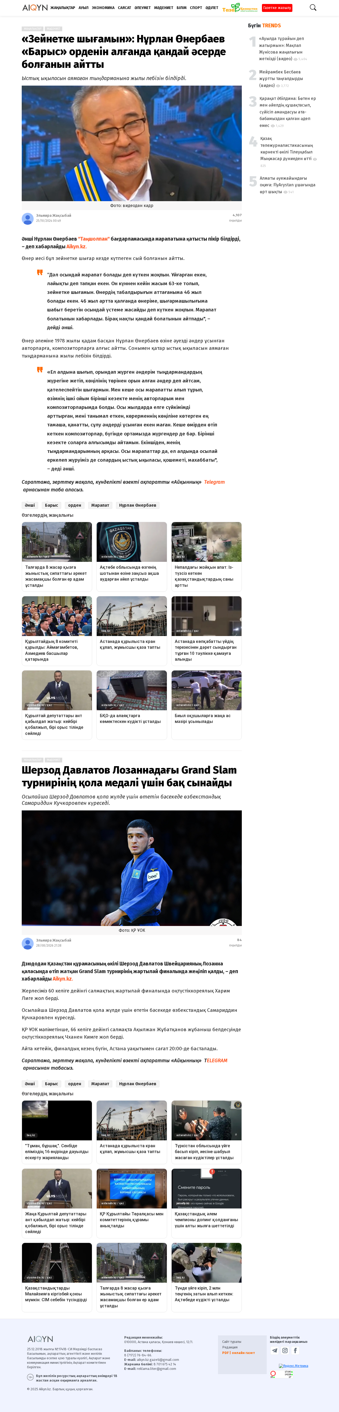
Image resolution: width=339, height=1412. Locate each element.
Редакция (230, 1347)
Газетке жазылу (277, 8)
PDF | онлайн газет (238, 1353)
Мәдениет (53, 28)
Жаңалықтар (32, 28)
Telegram (214, 482)
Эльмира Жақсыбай (53, 215)
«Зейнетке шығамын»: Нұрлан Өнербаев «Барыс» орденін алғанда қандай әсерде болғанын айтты (124, 52)
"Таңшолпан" (94, 239)
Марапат (100, 505)
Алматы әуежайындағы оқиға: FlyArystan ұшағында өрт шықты (287, 185)
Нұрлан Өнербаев (137, 505)
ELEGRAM (217, 1060)
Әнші (30, 505)
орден (74, 505)
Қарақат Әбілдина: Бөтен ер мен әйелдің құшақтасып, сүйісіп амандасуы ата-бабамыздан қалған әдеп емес (288, 112)
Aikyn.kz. (78, 247)
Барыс (51, 505)
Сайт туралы (231, 1342)
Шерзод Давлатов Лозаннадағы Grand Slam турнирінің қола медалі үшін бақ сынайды (129, 776)
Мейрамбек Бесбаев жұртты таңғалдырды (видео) (281, 78)
